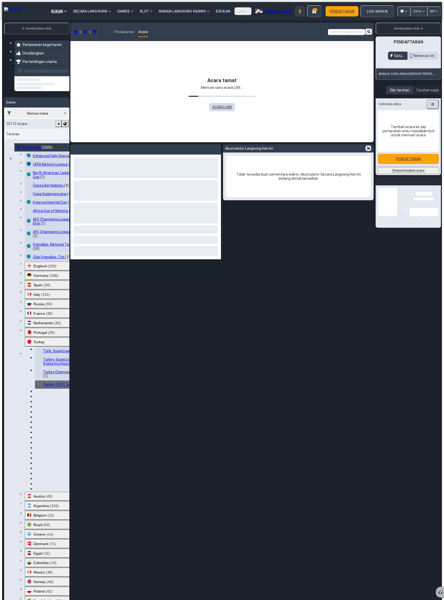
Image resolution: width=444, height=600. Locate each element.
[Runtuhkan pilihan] (58, 111)
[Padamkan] (368, 148)
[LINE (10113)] (75, 32)
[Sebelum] (64, 70)
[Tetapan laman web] (403, 11)
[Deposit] (300, 11)
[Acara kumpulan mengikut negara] (65, 111)
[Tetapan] (433, 104)
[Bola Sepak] (85, 32)
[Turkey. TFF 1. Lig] (95, 32)
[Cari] (369, 31)
